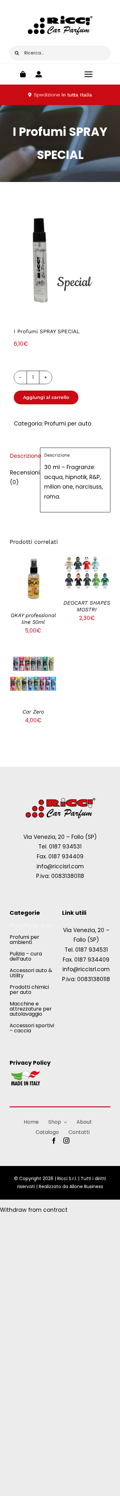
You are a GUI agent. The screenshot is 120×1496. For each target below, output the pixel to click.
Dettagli (33, 584)
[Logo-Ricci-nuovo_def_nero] (60, 12)
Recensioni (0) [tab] (23, 477)
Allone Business (86, 1186)
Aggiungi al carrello (46, 397)
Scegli (28, 576)
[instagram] (66, 1140)
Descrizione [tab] (23, 456)
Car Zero (33, 712)
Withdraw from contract (34, 1210)
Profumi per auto (67, 423)
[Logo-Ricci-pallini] (60, 798)
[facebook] (54, 1140)
